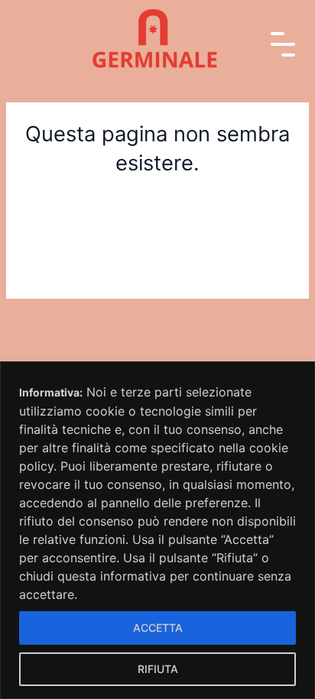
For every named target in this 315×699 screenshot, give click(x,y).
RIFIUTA (158, 668)
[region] (157, 530)
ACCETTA (158, 627)
